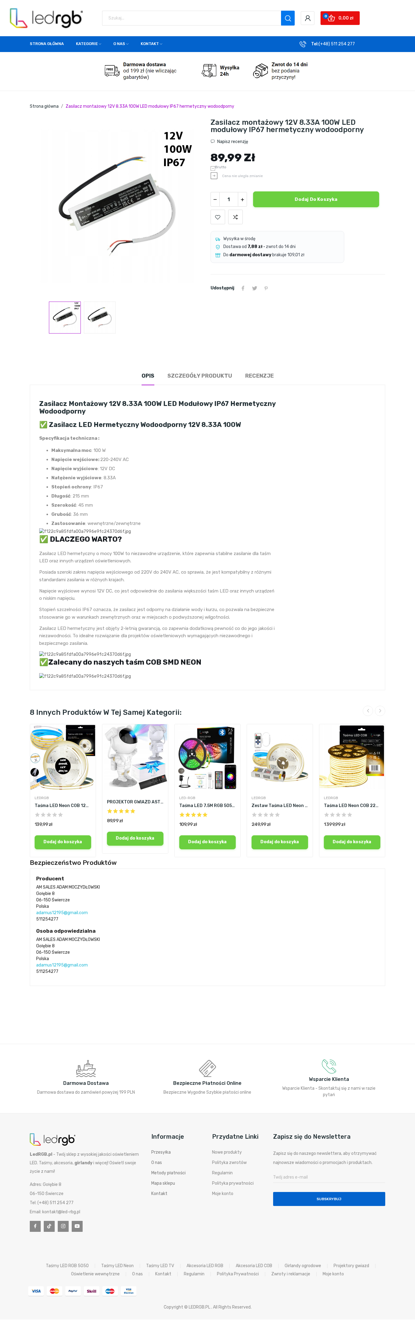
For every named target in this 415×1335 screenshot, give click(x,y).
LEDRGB (42, 798)
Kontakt (159, 1193)
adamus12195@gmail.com (62, 912)
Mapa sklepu (163, 1183)
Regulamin (222, 1173)
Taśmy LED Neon (117, 1266)
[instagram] (63, 1226)
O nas (156, 1162)
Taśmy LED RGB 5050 (67, 1266)
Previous (44, 207)
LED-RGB (187, 798)
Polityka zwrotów (229, 1162)
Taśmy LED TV (160, 1266)
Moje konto (222, 1193)
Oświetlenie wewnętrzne (95, 1274)
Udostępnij (243, 288)
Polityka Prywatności (238, 1274)
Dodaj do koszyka (316, 199)
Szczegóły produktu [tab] (199, 375)
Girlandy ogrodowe (303, 1266)
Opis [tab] (148, 375)
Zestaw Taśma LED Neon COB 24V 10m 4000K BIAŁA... (280, 805)
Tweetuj (254, 288)
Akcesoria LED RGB (205, 1266)
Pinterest (266, 288)
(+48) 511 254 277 (337, 44)
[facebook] (35, 1226)
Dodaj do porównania (235, 217)
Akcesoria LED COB (254, 1266)
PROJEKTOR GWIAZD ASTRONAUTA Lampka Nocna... (135, 802)
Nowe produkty (227, 1152)
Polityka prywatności (233, 1183)
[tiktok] (49, 1226)
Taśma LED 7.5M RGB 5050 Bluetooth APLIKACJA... (207, 805)
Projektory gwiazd (351, 1266)
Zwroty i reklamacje (290, 1274)
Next (190, 207)
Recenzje (259, 375)
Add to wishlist (218, 217)
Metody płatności (168, 1173)
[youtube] (77, 1226)
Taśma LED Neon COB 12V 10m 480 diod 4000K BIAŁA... (63, 805)
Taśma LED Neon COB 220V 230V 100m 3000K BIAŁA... (352, 805)
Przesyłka (161, 1152)
